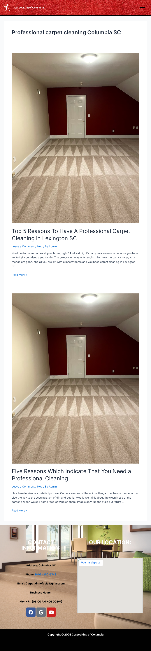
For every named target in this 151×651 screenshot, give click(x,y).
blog (40, 246)
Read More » (19, 274)
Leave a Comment (23, 246)
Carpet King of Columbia (29, 7)
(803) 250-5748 (46, 574)
